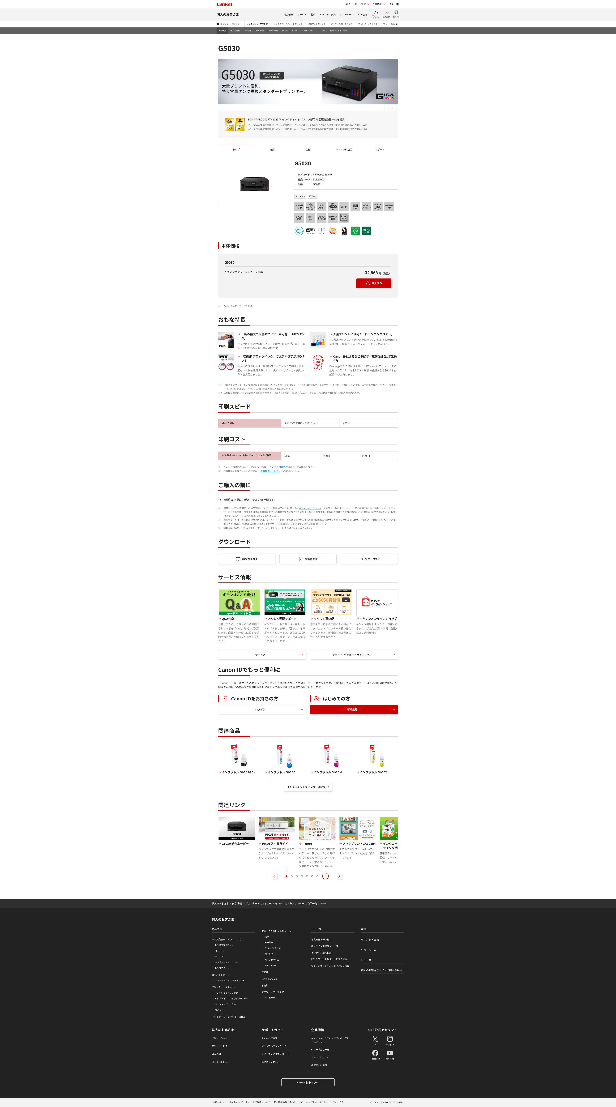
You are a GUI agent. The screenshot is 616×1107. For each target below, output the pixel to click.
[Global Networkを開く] (397, 4)
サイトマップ (236, 1102)
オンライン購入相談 (321, 952)
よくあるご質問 (269, 1038)
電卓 (267, 936)
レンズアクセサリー (224, 968)
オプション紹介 (308, 30)
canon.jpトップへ (308, 1082)
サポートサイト (272, 1030)
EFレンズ (219, 956)
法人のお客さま (223, 1030)
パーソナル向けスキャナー (342, 23)
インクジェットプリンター (258, 23)
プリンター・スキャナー (231, 24)
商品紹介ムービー (289, 30)
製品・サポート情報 (356, 4)
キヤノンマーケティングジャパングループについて (331, 1040)
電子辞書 (269, 942)
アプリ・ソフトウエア (272, 992)
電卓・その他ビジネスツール (276, 931)
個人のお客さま (228, 14)
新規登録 (352, 709)
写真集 (264, 985)
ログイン (260, 709)
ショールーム (347, 14)
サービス (301, 14)
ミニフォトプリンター (317, 23)
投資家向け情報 (319, 1065)
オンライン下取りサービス (324, 946)
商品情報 (288, 14)
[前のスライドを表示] (274, 876)
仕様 (308, 149)
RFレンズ (219, 950)
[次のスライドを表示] (339, 876)
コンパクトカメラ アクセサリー (229, 980)
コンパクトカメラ (221, 974)
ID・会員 (362, 14)
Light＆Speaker (269, 978)
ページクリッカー (273, 959)
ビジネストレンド (221, 1061)
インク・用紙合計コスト (282, 466)
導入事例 (216, 1054)
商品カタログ (250, 559)
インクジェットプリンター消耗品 (306, 787)
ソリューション (219, 1038)
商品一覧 (222, 30)
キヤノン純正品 (344, 149)
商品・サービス (219, 1046)
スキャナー (220, 1010)
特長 (272, 149)
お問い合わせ (219, 1102)
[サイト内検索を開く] (392, 4)
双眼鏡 (264, 972)
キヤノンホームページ (310, 508)
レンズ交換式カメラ (224, 944)
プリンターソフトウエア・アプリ (372, 23)
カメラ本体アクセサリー (226, 962)
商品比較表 (235, 30)
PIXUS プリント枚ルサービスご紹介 (329, 959)
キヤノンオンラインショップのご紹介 (330, 965)
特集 (313, 14)
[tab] (286, 876)
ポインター (270, 953)
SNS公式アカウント (382, 1029)
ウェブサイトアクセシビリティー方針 (325, 1102)
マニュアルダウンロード (273, 1046)
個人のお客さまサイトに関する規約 (381, 970)
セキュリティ (271, 997)
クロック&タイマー (274, 948)
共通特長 (247, 30)
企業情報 (377, 4)
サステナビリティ (320, 1057)
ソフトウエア (372, 559)
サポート (380, 149)
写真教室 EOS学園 (320, 939)
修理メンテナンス (270, 1061)
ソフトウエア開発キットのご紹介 (332, 30)
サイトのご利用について (258, 1102)
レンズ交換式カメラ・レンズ (226, 939)
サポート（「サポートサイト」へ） (352, 655)
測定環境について (270, 471)
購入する (377, 283)
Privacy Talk (270, 965)
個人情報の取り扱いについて (288, 1102)
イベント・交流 (328, 14)
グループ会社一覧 (320, 1049)
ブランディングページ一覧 (266, 30)
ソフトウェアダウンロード (274, 1054)
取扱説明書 (311, 559)
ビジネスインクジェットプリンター (289, 23)
